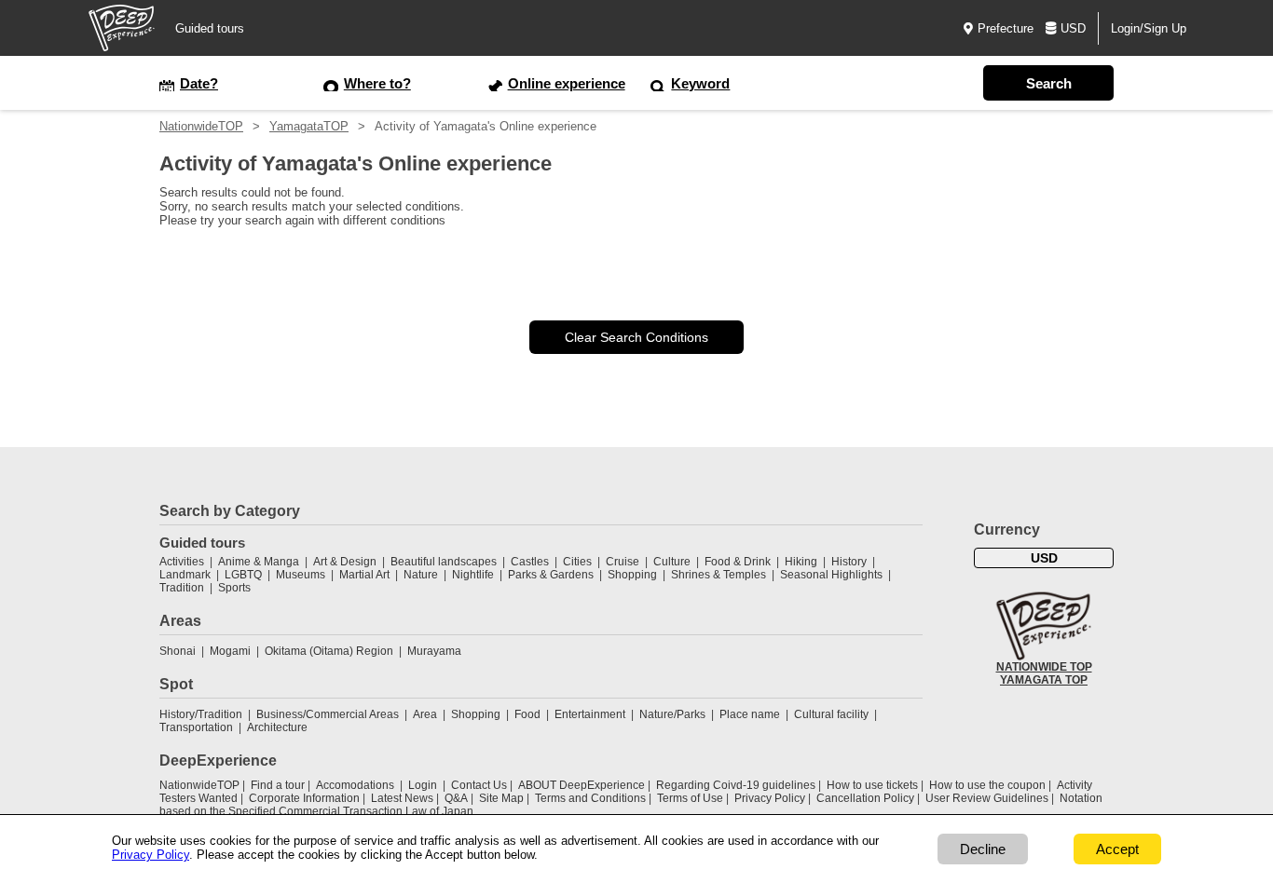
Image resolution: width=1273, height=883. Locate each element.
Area (425, 714)
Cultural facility (831, 714)
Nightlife (473, 574)
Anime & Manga (258, 561)
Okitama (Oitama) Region (329, 651)
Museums (300, 574)
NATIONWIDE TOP (1044, 666)
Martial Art (364, 574)
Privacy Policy (769, 798)
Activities (181, 561)
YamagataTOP (309, 126)
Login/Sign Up (1148, 28)
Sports (234, 587)
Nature (421, 574)
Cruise (622, 561)
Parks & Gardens (551, 574)
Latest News (402, 798)
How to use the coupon (987, 785)
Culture (672, 561)
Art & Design (344, 561)
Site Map (501, 798)
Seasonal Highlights (831, 574)
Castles (530, 561)
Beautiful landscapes (443, 561)
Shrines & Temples (718, 574)
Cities (577, 561)
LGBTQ (243, 574)
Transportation (196, 727)
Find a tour (278, 785)
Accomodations (355, 785)
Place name (751, 714)
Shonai (177, 651)
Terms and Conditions (590, 798)
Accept (1117, 849)
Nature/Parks (672, 714)
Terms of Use (690, 798)
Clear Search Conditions (636, 337)
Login (422, 785)
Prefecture (1005, 28)
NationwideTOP (201, 126)
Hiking (801, 561)
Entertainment (589, 714)
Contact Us (479, 785)
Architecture (277, 727)
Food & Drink (738, 561)
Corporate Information (304, 798)
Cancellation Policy (865, 798)
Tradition (181, 587)
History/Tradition (200, 714)
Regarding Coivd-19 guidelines (735, 785)
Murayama (434, 651)
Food (527, 714)
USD (1073, 28)
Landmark (185, 574)
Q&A (456, 798)
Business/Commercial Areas (327, 714)
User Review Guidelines (986, 798)
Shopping (632, 574)
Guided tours (209, 28)
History (849, 561)
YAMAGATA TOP (1044, 679)
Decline (983, 849)
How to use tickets (872, 785)
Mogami (230, 651)
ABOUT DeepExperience (581, 785)
